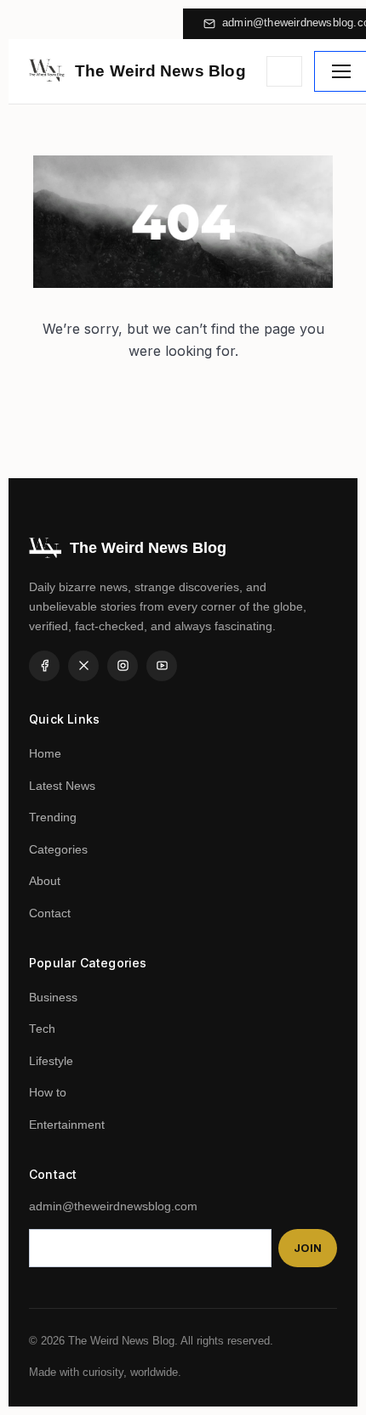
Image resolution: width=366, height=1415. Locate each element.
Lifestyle (51, 1061)
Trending (53, 817)
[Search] (284, 71)
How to (47, 1092)
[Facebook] (44, 666)
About (44, 881)
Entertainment (67, 1125)
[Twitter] (83, 666)
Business (53, 997)
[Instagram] (122, 666)
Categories (58, 849)
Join (308, 1248)
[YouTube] (161, 666)
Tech (42, 1029)
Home (45, 753)
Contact (50, 913)
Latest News (62, 786)
